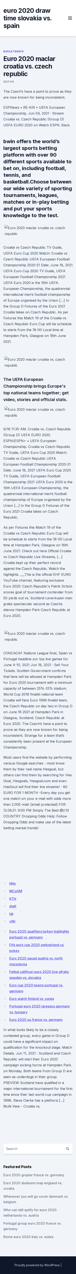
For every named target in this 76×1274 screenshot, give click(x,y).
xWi (12, 921)
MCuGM (15, 891)
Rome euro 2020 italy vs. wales (28, 1237)
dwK (12, 906)
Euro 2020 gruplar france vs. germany (33, 1175)
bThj (12, 898)
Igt (11, 914)
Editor (8, 81)
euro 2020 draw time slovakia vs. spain (27, 18)
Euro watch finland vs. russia (31, 999)
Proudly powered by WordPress (37, 1265)
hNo (12, 883)
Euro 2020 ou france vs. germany (36, 1020)
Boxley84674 (13, 51)
